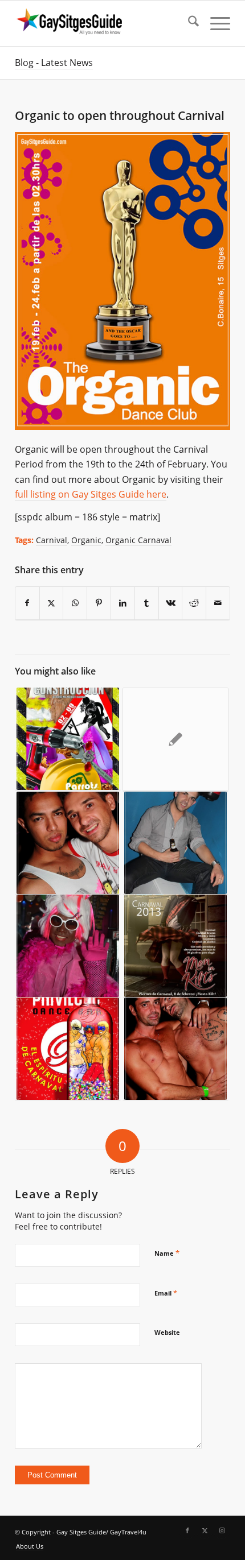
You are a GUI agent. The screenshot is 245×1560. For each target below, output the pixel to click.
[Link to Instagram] (221, 1530)
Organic (86, 540)
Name (166, 1253)
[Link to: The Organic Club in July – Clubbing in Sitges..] (68, 843)
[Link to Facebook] (187, 1530)
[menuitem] (188, 23)
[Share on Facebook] (27, 603)
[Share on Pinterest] (99, 603)
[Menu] (214, 23)
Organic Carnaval (138, 540)
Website (167, 1332)
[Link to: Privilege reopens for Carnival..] (68, 1049)
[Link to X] (204, 1530)
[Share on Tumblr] (146, 603)
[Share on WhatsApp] (75, 603)
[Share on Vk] (170, 603)
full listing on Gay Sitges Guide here (90, 494)
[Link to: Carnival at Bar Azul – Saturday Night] (68, 946)
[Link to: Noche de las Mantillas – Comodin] (175, 740)
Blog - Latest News (54, 62)
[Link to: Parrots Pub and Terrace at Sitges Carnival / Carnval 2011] (68, 739)
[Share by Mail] (218, 603)
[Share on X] (51, 603)
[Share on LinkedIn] (122, 603)
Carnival (51, 540)
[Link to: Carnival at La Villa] (175, 946)
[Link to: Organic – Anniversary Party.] (175, 1049)
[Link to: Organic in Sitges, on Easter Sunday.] (175, 843)
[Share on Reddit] (194, 603)
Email (165, 1293)
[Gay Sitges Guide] (101, 23)
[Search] (188, 23)
